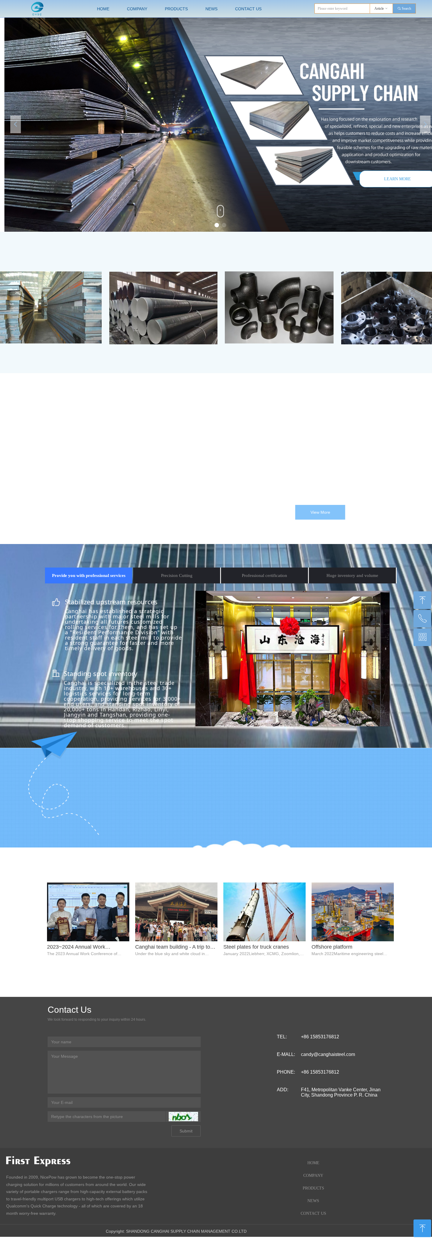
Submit (186, 1131)
